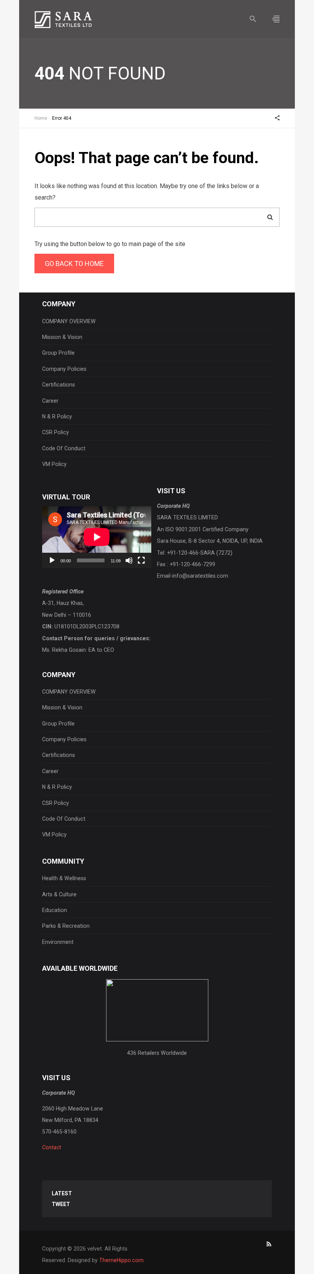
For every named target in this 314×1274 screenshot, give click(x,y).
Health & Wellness (64, 878)
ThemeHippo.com (121, 1260)
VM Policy (54, 464)
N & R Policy (57, 416)
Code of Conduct (63, 448)
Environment (58, 942)
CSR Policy (55, 432)
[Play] (52, 560)
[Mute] (129, 560)
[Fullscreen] (141, 560)
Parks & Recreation (66, 926)
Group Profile (58, 353)
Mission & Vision (62, 337)
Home (40, 118)
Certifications (58, 385)
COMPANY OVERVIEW (69, 321)
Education (54, 910)
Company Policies (64, 369)
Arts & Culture (59, 894)
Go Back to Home (74, 263)
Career (50, 401)
